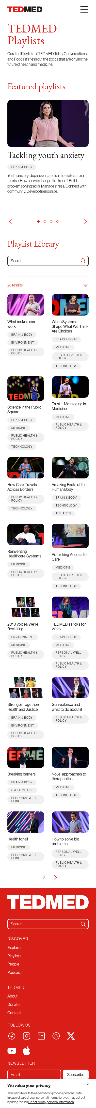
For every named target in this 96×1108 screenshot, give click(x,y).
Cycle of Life (22, 790)
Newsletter (21, 1063)
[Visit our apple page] (26, 1050)
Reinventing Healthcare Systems (24, 553)
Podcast (14, 972)
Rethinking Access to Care (69, 557)
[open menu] (84, 9)
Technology (66, 366)
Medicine (63, 347)
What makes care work (21, 324)
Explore (14, 947)
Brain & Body (21, 167)
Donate (13, 1004)
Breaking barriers (21, 774)
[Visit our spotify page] (56, 1035)
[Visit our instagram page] (26, 1035)
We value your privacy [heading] (29, 1085)
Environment (22, 342)
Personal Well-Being (69, 654)
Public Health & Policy (24, 351)
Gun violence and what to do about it (67, 707)
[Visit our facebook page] (11, 1035)
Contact (14, 1012)
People (13, 964)
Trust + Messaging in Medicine (69, 406)
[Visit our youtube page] (11, 1050)
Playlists (14, 955)
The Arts (63, 513)
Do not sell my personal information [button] (51, 1102)
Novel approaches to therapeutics (69, 776)
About (12, 996)
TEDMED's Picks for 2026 (69, 626)
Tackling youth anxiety (45, 155)
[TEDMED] (24, 9)
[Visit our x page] (70, 1035)
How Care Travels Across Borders (22, 487)
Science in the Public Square (24, 409)
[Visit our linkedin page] (41, 1035)
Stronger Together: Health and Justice (23, 707)
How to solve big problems (65, 841)
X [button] (88, 1085)
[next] (86, 221)
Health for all (17, 839)
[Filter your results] (85, 285)
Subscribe (75, 1074)
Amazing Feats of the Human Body (69, 487)
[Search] (83, 261)
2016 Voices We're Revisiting (22, 626)
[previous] (10, 221)
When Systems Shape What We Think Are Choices (70, 326)
